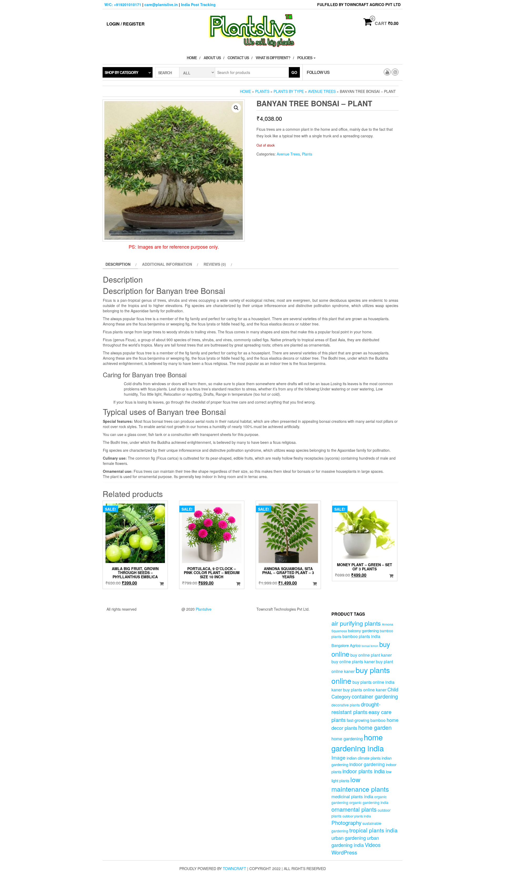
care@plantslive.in (161, 4)
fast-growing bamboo (366, 720)
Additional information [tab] (167, 264)
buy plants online (360, 675)
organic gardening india (368, 802)
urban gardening (348, 837)
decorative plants (345, 704)
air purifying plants (356, 623)
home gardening (347, 738)
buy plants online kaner (364, 689)
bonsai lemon (370, 646)
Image (338, 757)
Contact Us (238, 57)
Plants (262, 91)
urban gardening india (355, 841)
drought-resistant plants (356, 708)
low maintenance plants (360, 784)
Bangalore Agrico (346, 645)
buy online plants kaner (353, 661)
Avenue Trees (322, 91)
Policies (305, 57)
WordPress (344, 852)
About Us (212, 57)
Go (294, 72)
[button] (236, 108)
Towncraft (234, 868)
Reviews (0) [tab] (215, 264)
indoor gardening (367, 764)
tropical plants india (373, 830)
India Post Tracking (198, 4)
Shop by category (121, 72)
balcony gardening (363, 630)
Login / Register (126, 24)
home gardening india (357, 742)
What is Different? (273, 57)
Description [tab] (117, 264)
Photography (346, 822)
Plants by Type (289, 91)
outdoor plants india (356, 816)
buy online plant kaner (371, 655)
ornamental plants (354, 809)
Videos (373, 844)
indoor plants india (363, 771)
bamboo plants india (361, 636)
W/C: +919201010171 (122, 4)
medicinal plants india (352, 796)
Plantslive (203, 609)
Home (192, 57)
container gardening (375, 696)
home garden (375, 727)
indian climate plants (364, 758)
